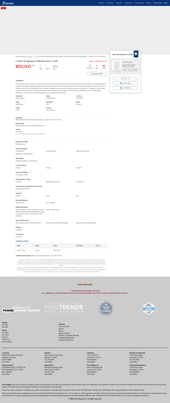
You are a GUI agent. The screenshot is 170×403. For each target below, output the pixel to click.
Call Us (126, 78)
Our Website (126, 88)
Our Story (5, 332)
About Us (129, 4)
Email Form (126, 83)
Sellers (61, 331)
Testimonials (157, 3)
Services (111, 4)
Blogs (167, 4)
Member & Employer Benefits (69, 335)
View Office (6, 362)
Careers (5, 337)
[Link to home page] (8, 3)
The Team (5, 335)
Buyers (61, 329)
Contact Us (6, 339)
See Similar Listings (96, 73)
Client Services (64, 326)
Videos (148, 3)
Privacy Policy (7, 342)
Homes (102, 4)
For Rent (5, 327)
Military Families (64, 333)
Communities (139, 3)
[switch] (89, 68)
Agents (119, 4)
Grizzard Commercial (66, 340)
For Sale (5, 325)
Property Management (66, 338)
